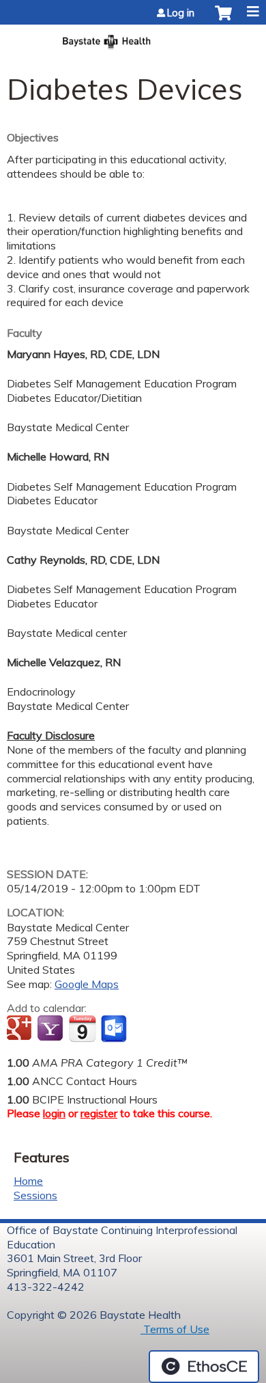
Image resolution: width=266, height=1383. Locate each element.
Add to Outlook (115, 1029)
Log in (180, 13)
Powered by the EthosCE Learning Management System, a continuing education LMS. (204, 1366)
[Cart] (223, 19)
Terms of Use (175, 1329)
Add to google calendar (21, 1029)
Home (28, 1181)
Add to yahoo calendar (51, 1029)
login (54, 1113)
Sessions (35, 1195)
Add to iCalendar (82, 1028)
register (98, 1113)
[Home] (133, 38)
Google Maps (87, 984)
